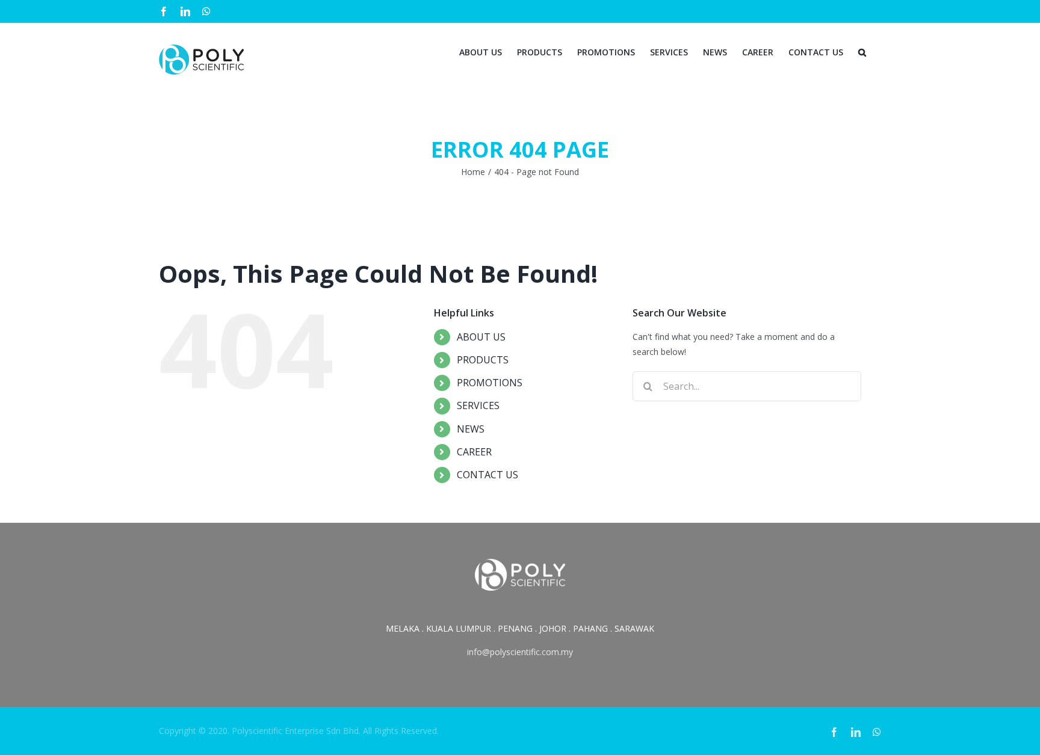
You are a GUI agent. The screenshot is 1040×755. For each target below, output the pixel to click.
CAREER (474, 451)
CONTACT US (487, 474)
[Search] (862, 51)
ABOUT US (481, 337)
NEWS (470, 429)
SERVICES (478, 405)
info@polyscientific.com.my (520, 652)
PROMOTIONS (489, 382)
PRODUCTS (483, 359)
